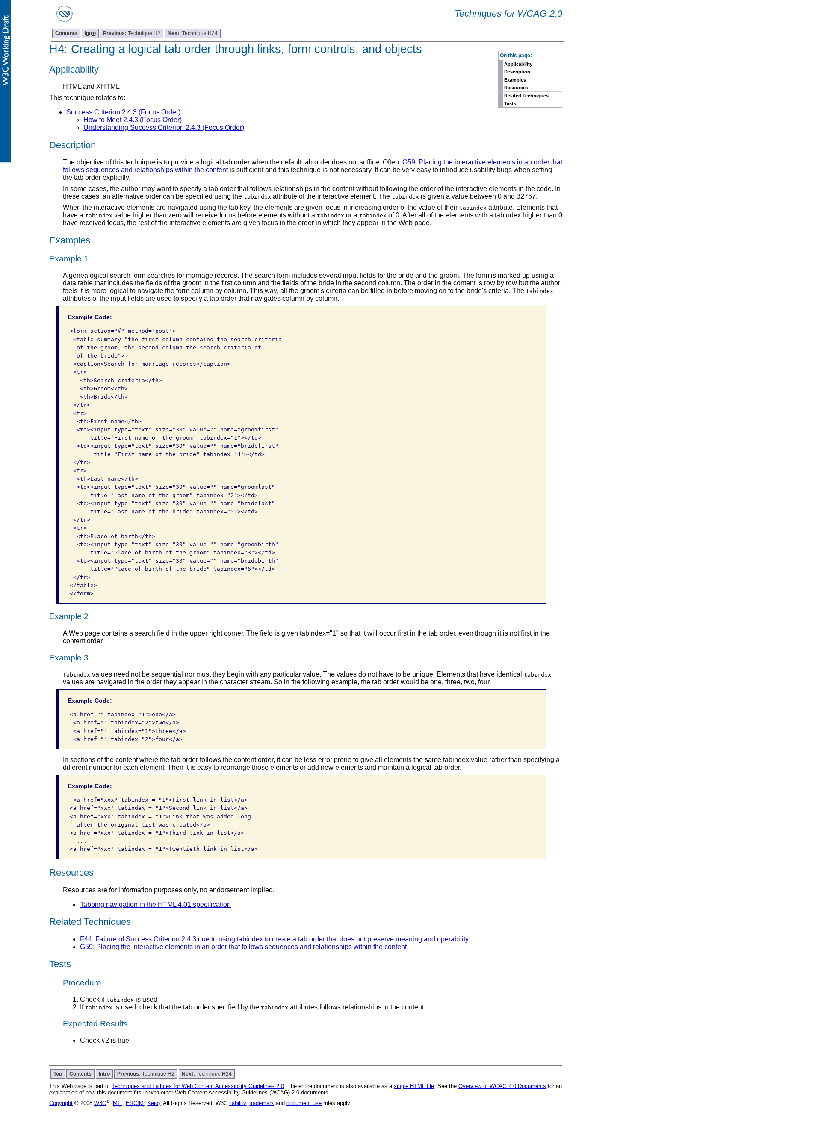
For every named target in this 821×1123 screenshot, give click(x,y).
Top (57, 1074)
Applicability (518, 64)
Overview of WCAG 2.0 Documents (502, 1086)
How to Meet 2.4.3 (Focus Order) (132, 119)
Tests (510, 103)
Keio (152, 1103)
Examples (515, 79)
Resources (516, 87)
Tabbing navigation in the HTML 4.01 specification (155, 904)
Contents (66, 33)
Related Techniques (526, 95)
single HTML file (414, 1086)
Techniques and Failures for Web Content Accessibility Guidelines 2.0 (198, 1086)
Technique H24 (193, 33)
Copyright (61, 1103)
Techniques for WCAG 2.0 (508, 13)
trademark (261, 1103)
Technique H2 (131, 33)
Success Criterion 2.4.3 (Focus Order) (123, 112)
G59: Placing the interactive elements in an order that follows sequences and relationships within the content (243, 946)
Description (517, 71)
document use (304, 1103)
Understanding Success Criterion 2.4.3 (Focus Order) (163, 127)
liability (237, 1103)
